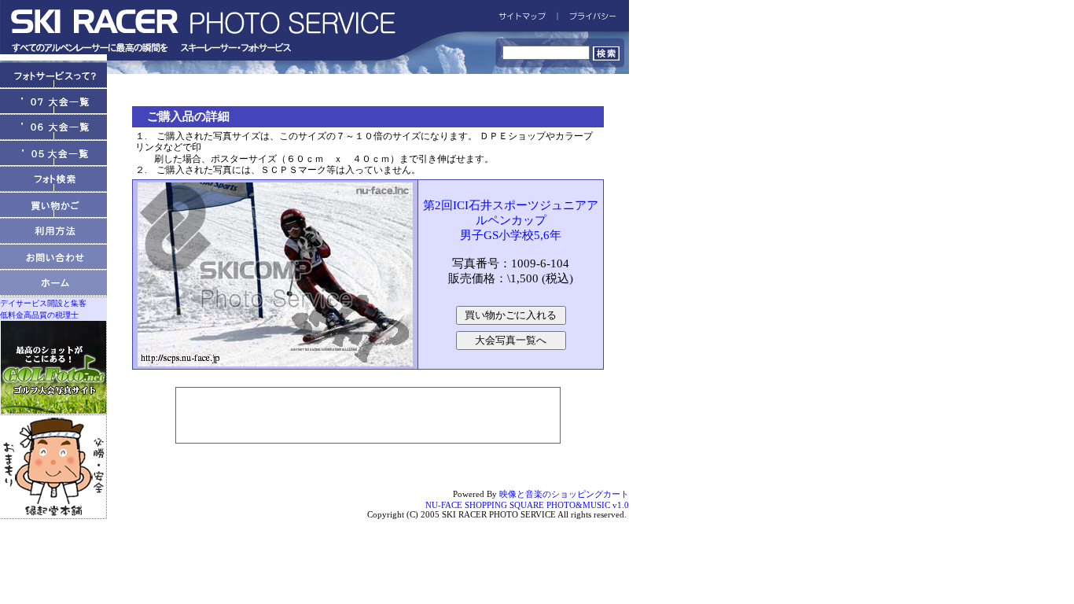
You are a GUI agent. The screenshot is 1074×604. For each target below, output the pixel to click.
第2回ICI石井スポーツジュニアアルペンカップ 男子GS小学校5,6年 (510, 220)
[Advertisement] (368, 415)
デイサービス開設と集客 (43, 303)
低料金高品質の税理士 (39, 315)
